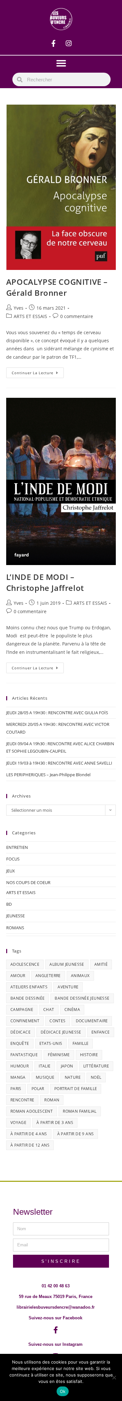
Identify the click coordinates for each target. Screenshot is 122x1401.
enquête (19, 1043)
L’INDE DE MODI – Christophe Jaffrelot (45, 582)
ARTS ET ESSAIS (30, 316)
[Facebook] (53, 43)
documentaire (92, 1021)
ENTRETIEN (17, 847)
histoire (89, 1054)
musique (45, 1077)
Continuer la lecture (38, 371)
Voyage (18, 1122)
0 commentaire (76, 316)
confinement (24, 1021)
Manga (18, 1077)
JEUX (10, 871)
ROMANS (15, 928)
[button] (61, 63)
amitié (101, 964)
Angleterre (48, 975)
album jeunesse (66, 964)
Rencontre (22, 1100)
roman (51, 1100)
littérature (96, 1066)
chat (48, 1009)
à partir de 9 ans (75, 1134)
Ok (63, 1391)
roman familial (80, 1111)
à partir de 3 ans (54, 1122)
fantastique (24, 1054)
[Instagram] (68, 43)
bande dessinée (27, 998)
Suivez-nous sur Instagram (55, 1344)
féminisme (59, 1054)
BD (9, 904)
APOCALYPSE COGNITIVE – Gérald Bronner (57, 287)
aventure (68, 987)
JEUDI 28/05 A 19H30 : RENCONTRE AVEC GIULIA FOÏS (57, 713)
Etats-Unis (50, 1043)
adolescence (24, 964)
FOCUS (13, 859)
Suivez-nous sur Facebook (55, 1317)
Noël (96, 1077)
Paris (15, 1088)
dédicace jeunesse (61, 1032)
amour (17, 975)
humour (19, 1066)
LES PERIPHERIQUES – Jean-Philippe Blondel (48, 775)
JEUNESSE (15, 916)
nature (73, 1077)
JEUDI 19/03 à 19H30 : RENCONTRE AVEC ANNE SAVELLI (59, 763)
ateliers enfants (28, 987)
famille (81, 1043)
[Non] (114, 1377)
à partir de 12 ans (29, 1145)
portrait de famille (75, 1088)
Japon (67, 1066)
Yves (18, 308)
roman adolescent (31, 1111)
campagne (21, 1009)
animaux (80, 975)
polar (38, 1088)
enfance (100, 1032)
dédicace (20, 1032)
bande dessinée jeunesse (82, 998)
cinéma (72, 1009)
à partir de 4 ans (28, 1134)
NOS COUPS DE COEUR (28, 882)
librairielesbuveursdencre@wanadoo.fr (56, 1307)
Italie (44, 1066)
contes (57, 1021)
